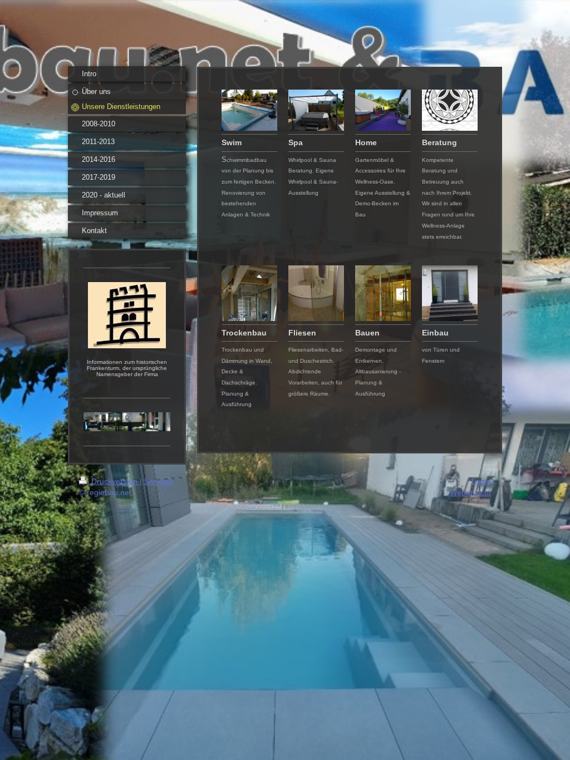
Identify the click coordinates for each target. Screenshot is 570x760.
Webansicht (470, 492)
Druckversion (114, 481)
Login (481, 481)
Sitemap (158, 481)
